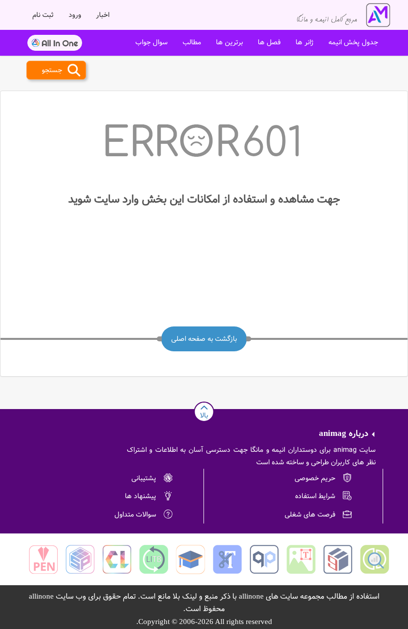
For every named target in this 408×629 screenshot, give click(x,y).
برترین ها (229, 42)
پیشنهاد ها (140, 496)
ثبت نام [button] (43, 14)
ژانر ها (304, 42)
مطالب (192, 42)
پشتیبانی (143, 478)
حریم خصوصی (315, 478)
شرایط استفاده (315, 496)
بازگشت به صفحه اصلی (204, 338)
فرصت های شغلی (310, 515)
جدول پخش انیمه (353, 42)
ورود (75, 14)
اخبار (102, 14)
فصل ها (269, 42)
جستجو (52, 70)
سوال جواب (151, 42)
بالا (204, 415)
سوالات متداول (135, 515)
